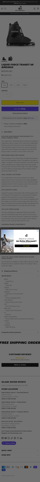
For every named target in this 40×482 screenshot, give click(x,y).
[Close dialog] (38, 231)
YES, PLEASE (26, 245)
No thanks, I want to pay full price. (26, 248)
